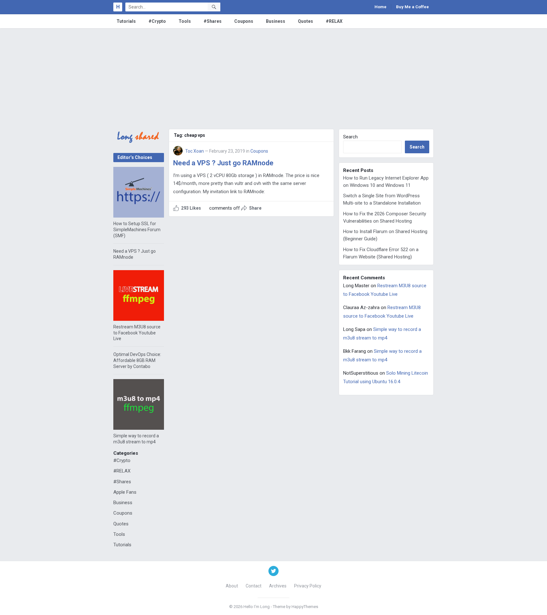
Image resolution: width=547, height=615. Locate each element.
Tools (185, 21)
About (232, 585)
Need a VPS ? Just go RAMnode (223, 163)
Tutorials (126, 21)
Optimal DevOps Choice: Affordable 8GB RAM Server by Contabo (137, 360)
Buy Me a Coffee (412, 6)
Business (275, 21)
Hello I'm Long (256, 606)
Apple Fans (124, 492)
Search (350, 137)
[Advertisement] (273, 75)
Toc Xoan (194, 151)
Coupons (243, 21)
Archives (277, 585)
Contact (253, 585)
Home (380, 6)
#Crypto (157, 21)
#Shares (213, 21)
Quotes (305, 21)
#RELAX (334, 21)
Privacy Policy (307, 585)
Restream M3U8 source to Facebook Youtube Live (136, 332)
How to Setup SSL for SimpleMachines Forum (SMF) (136, 229)
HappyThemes (305, 606)
